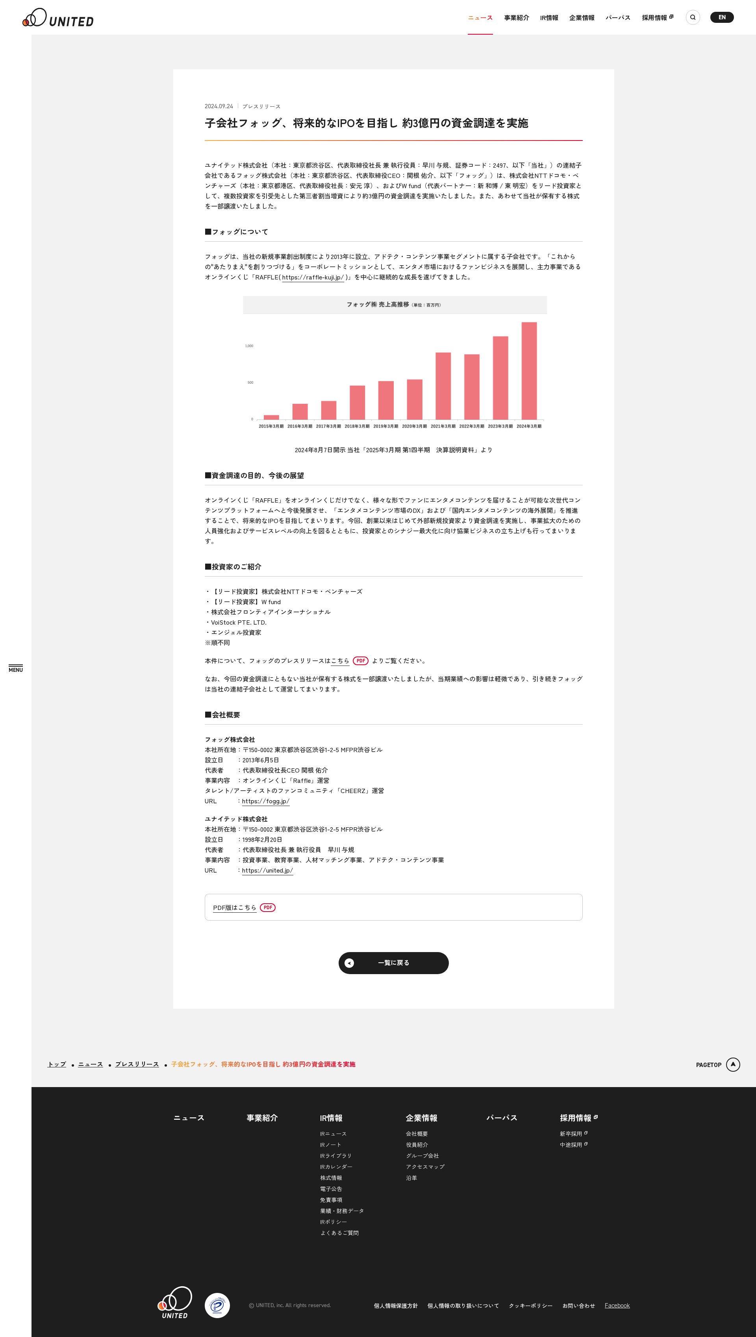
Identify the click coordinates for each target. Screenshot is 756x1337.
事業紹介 (516, 17)
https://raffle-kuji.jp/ (313, 276)
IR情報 (549, 17)
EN (722, 17)
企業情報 (582, 17)
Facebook (617, 1305)
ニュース (480, 17)
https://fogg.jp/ (266, 800)
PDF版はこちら (235, 907)
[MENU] (16, 668)
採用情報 (654, 17)
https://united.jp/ (267, 870)
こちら (340, 660)
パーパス (618, 17)
